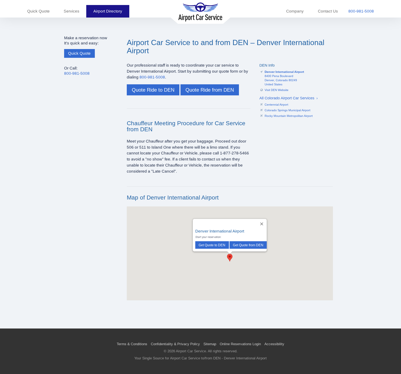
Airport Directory (107, 11)
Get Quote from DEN (248, 245)
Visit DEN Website (276, 90)
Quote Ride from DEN (209, 90)
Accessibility (274, 344)
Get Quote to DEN (212, 245)
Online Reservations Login (240, 344)
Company (295, 11)
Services (71, 11)
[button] (229, 258)
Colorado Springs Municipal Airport (287, 110)
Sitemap (209, 344)
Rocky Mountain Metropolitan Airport (289, 116)
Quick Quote (38, 11)
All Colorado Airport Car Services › (288, 98)
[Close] (262, 224)
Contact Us (328, 11)
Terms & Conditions (132, 344)
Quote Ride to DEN (153, 90)
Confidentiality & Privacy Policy (175, 344)
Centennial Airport (276, 104)
